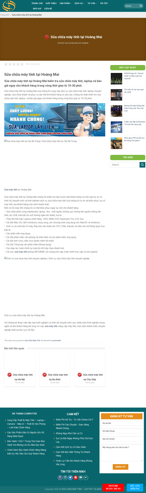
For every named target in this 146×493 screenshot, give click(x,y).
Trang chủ (37, 3)
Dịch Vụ (79, 3)
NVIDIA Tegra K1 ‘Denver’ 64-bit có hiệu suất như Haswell (134, 76)
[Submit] (142, 165)
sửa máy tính (20, 251)
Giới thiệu (51, 3)
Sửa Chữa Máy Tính (32, 340)
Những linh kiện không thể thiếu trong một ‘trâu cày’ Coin (134, 108)
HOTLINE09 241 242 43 (113, 487)
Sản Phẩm (65, 3)
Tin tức (104, 3)
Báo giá (37, 9)
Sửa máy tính (10, 189)
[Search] (140, 6)
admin (85, 43)
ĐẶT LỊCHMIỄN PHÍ (135, 487)
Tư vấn (91, 3)
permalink (57, 340)
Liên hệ (48, 9)
